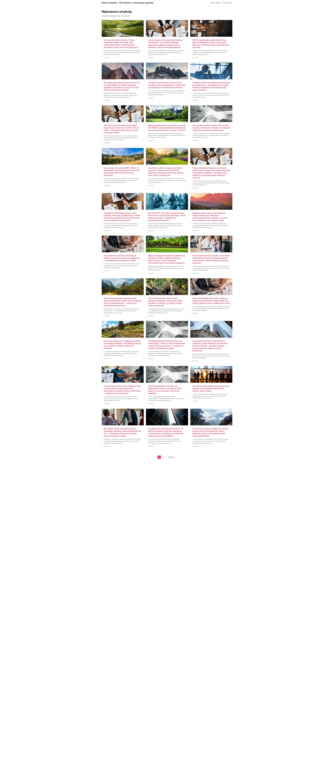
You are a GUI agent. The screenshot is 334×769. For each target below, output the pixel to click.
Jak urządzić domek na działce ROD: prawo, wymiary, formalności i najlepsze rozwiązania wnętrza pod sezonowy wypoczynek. (211, 127)
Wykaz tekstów (215, 3)
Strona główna (227, 3)
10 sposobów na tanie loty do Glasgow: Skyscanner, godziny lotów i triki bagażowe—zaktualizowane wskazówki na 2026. (122, 258)
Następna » (171, 457)
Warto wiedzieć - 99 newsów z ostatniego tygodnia (128, 2)
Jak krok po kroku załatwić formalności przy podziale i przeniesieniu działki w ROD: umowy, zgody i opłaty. (210, 388)
